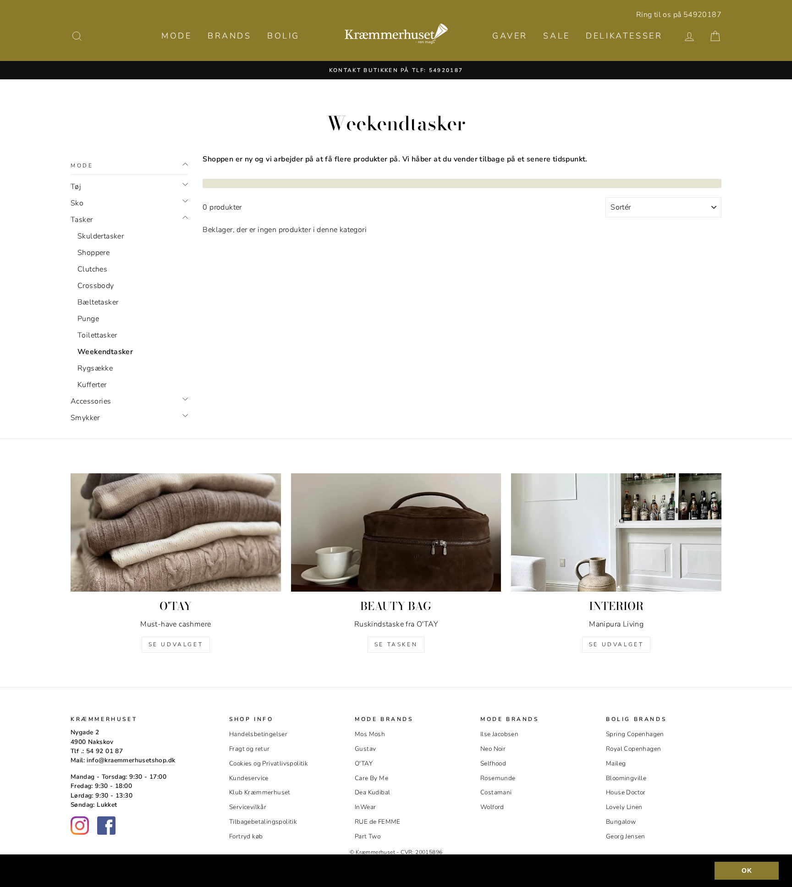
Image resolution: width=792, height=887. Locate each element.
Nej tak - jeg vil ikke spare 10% (396, 566)
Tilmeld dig (396, 503)
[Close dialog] (563, 313)
